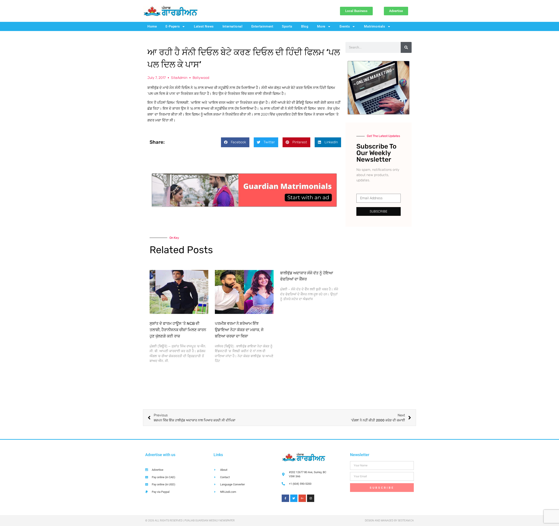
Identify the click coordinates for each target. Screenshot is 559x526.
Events (345, 26)
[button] (235, 142)
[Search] (406, 47)
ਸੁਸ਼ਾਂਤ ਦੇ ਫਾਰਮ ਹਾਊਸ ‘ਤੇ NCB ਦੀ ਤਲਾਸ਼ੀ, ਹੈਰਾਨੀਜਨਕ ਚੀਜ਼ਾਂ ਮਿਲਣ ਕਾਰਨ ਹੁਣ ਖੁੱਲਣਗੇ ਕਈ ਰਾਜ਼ (178, 330)
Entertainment (262, 26)
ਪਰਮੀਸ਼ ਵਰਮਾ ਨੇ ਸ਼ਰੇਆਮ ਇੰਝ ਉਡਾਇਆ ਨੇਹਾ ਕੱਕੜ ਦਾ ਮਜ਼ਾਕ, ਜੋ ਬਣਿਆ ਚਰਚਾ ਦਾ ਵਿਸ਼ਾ (239, 330)
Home (152, 26)
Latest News (204, 26)
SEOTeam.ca (406, 520)
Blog (304, 26)
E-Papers (173, 26)
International (233, 26)
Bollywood (201, 78)
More (321, 26)
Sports (287, 26)
